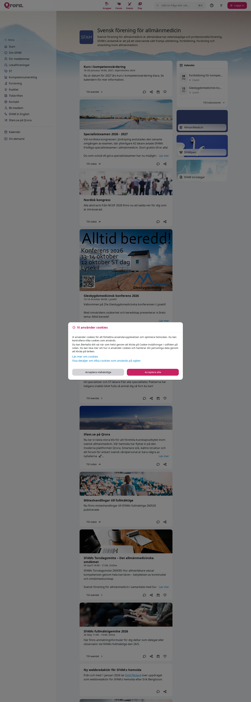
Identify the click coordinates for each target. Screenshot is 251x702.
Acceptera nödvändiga (98, 372)
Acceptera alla (153, 372)
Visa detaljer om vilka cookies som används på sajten (106, 361)
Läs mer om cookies (85, 356)
